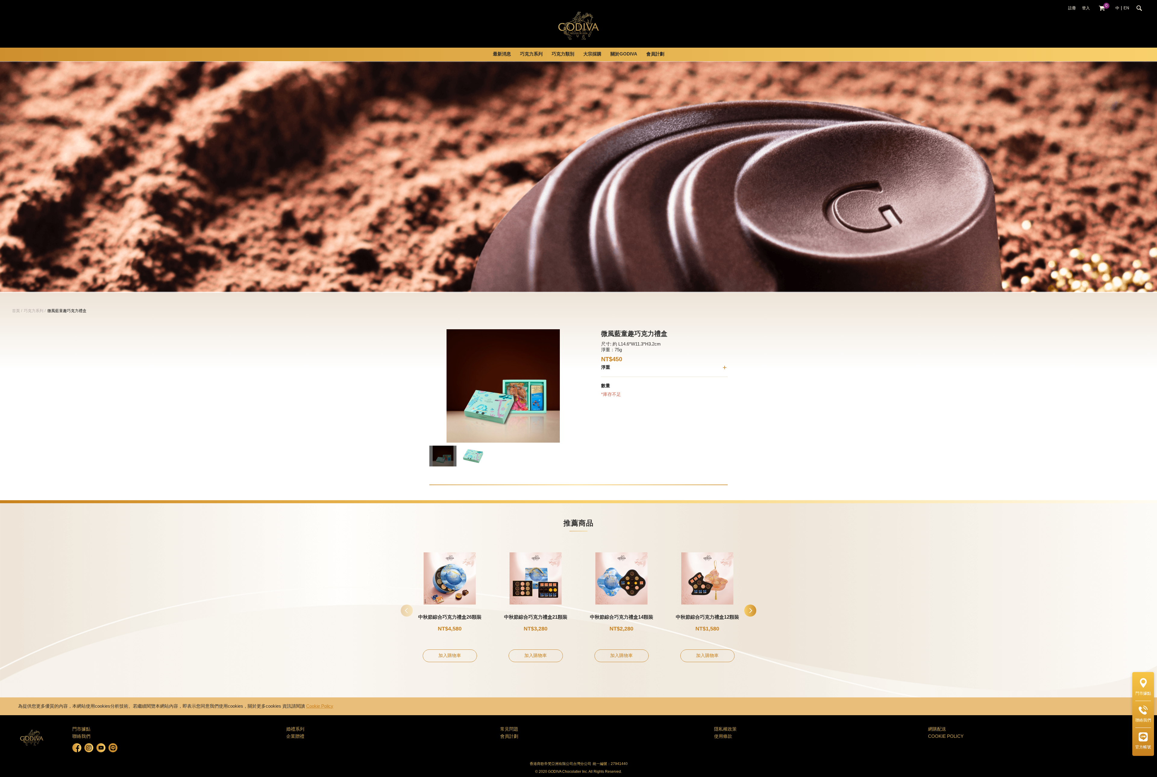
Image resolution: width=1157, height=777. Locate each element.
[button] (750, 611)
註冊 (1072, 8)
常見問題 (509, 729)
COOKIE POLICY (946, 736)
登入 (1086, 8)
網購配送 (937, 729)
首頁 (16, 311)
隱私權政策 (725, 729)
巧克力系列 (33, 311)
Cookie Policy (319, 706)
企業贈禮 (295, 736)
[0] (1102, 8)
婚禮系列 (295, 729)
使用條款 (723, 736)
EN (1126, 8)
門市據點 (81, 729)
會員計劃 (655, 54)
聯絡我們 (81, 736)
